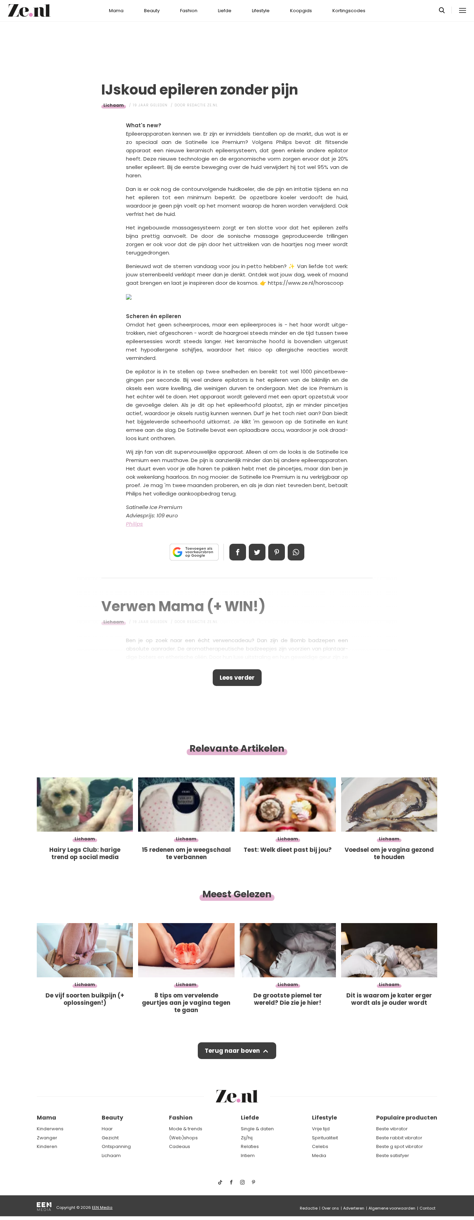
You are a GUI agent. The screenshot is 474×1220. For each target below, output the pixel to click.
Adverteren (353, 1208)
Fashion (188, 10)
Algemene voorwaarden (392, 1208)
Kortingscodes (348, 10)
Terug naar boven (232, 1051)
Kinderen (47, 1146)
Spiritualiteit (325, 1137)
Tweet (257, 552)
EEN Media (102, 1207)
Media (319, 1155)
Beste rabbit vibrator (399, 1137)
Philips (134, 523)
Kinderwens (50, 1128)
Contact (427, 1208)
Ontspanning (116, 1146)
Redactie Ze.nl (202, 105)
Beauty (152, 10)
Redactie (309, 1208)
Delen (237, 552)
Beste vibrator (392, 1128)
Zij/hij (247, 1137)
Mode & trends (185, 1128)
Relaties (250, 1146)
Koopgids (301, 10)
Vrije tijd (321, 1128)
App (296, 552)
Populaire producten (406, 1118)
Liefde (224, 10)
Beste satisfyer (392, 1155)
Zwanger (47, 1137)
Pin (276, 552)
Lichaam (113, 105)
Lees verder (237, 677)
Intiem (248, 1155)
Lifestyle (261, 10)
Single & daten (257, 1128)
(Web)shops (183, 1137)
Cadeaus (179, 1146)
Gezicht (110, 1137)
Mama (116, 10)
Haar (107, 1128)
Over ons (330, 1208)
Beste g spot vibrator (399, 1146)
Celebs (320, 1146)
